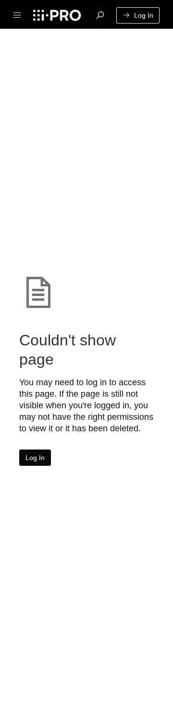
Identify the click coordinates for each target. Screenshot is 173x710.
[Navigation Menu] (17, 15)
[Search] (100, 15)
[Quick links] (57, 15)
